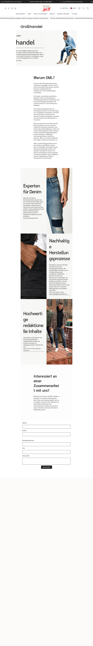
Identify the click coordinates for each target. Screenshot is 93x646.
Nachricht (25, 456)
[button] (29, 14)
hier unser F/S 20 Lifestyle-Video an (32, 349)
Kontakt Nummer (28, 440)
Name (24, 423)
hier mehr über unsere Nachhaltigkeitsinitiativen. (58, 293)
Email (24, 430)
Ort (23, 448)
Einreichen (46, 467)
